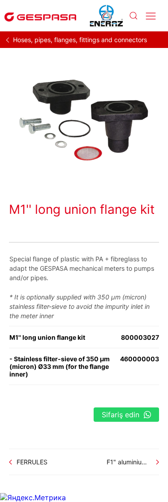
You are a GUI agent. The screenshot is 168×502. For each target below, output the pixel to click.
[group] (84, 118)
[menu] (151, 16)
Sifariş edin (120, 414)
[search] (133, 16)
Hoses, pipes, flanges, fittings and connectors (80, 39)
